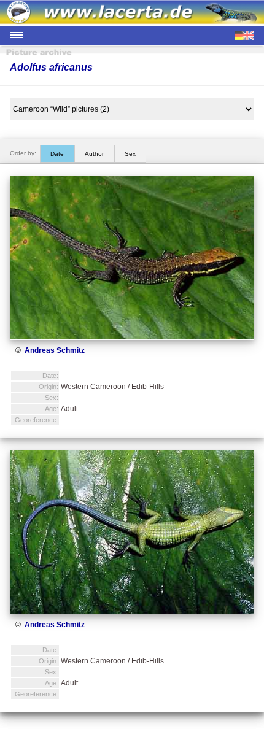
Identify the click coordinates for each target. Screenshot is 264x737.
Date (57, 153)
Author (94, 153)
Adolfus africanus (51, 67)
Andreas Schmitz (55, 350)
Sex (130, 153)
